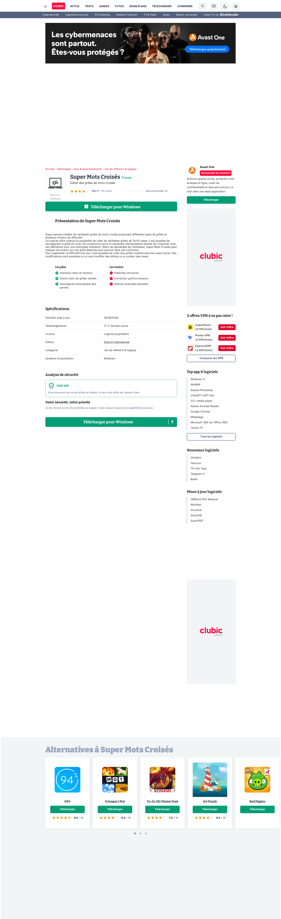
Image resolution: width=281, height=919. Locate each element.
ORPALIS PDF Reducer (204, 499)
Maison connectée (186, 15)
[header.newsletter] (214, 6)
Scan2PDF (197, 521)
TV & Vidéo (150, 15)
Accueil (49, 169)
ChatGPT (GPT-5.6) (202, 395)
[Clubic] (58, 6)
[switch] (225, 6)
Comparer (185, 6)
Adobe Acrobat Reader (205, 406)
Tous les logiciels (211, 436)
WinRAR (195, 384)
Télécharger (162, 6)
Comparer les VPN (211, 358)
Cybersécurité (50, 15)
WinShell (196, 504)
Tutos (119, 6)
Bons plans (138, 6)
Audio (166, 15)
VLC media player (202, 401)
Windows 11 (198, 379)
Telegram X (197, 474)
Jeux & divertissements (87, 169)
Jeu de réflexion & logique (120, 169)
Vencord (196, 463)
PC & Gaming (102, 15)
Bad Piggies (257, 801)
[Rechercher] (203, 6)
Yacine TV (197, 428)
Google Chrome (200, 411)
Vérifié (128, 178)
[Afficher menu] (45, 6)
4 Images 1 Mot (115, 801)
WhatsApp (197, 417)
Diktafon (196, 457)
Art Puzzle (210, 801)
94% (67, 801)
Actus (74, 6)
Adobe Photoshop (202, 390)
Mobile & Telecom (126, 15)
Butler (194, 479)
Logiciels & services (76, 15)
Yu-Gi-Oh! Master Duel (162, 801)
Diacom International (116, 342)
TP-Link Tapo (199, 468)
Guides (104, 6)
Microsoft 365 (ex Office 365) (209, 422)
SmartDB (196, 515)
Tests (89, 6)
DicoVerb (196, 510)
